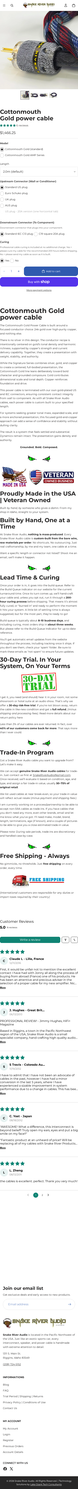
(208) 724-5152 (12, 1364)
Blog (6, 1384)
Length (4, 164)
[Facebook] (5, 1469)
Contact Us (10, 1408)
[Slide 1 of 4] (25, 95)
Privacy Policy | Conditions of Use (24, 1402)
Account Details (13, 1452)
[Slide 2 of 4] (34, 95)
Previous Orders (13, 1446)
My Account (10, 1428)
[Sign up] (69, 1304)
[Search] (12, 5)
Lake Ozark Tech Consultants (46, 1484)
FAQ (6, 1390)
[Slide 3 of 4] (44, 95)
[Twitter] (11, 1469)
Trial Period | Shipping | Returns (23, 1396)
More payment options (39, 290)
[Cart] (74, 5)
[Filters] (65, 940)
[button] (8, 125)
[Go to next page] (49, 1195)
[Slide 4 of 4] (53, 95)
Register (8, 1440)
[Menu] (4, 5)
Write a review (30, 940)
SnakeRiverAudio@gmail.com (52, 775)
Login (6, 1434)
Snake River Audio (24, 1481)
